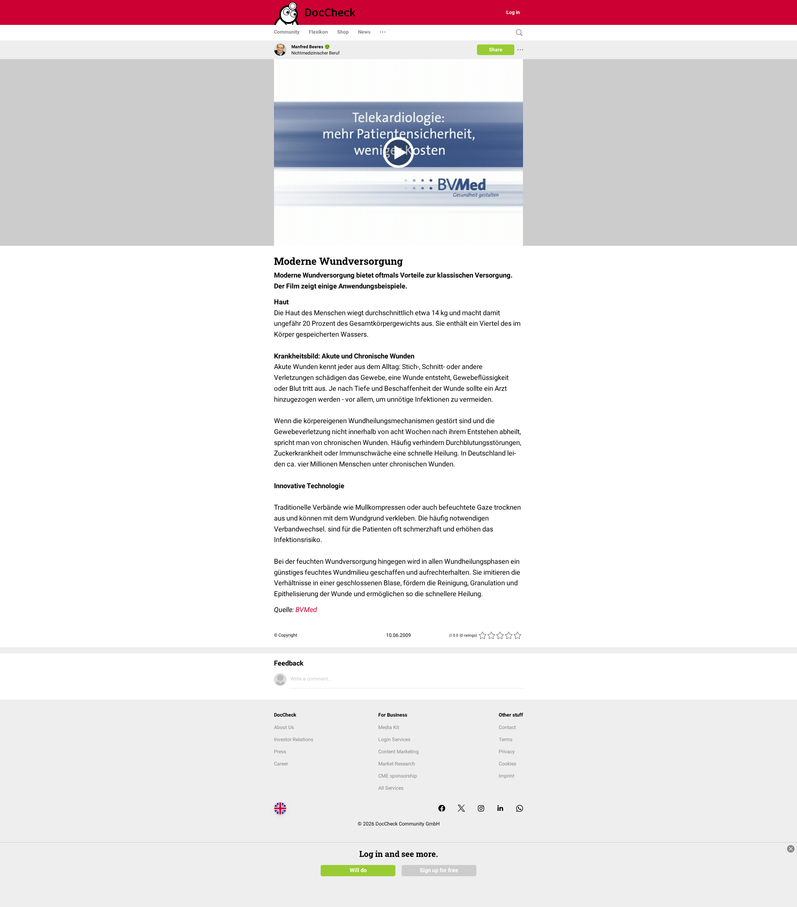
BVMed (306, 610)
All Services (390, 788)
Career (281, 764)
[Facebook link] (441, 809)
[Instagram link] (481, 809)
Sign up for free (439, 870)
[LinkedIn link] (500, 809)
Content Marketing (398, 752)
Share (495, 50)
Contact (507, 727)
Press (280, 752)
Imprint (506, 776)
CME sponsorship (397, 776)
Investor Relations (293, 739)
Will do (358, 870)
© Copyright (285, 635)
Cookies (507, 764)
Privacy (507, 752)
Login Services (394, 739)
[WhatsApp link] (519, 809)
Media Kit (388, 727)
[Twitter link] (461, 809)
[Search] (517, 33)
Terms (505, 739)
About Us (284, 727)
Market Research (396, 764)
